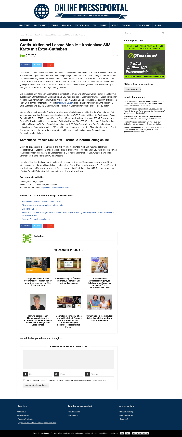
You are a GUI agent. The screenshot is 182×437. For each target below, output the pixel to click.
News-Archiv (73, 415)
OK (122, 433)
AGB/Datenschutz (24, 415)
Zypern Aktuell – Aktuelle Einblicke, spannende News (37, 423)
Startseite (24, 25)
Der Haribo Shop (29, 209)
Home (22, 35)
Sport (115, 25)
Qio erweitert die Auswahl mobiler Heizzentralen (43, 205)
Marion (126, 127)
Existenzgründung (126, 412)
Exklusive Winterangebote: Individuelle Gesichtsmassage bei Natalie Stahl (143, 117)
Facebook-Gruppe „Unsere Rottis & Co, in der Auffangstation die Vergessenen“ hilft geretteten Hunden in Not (144, 111)
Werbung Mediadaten (25, 419)
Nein (127, 433)
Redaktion (31, 55)
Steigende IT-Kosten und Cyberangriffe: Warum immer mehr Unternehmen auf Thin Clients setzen (38, 282)
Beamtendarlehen (126, 415)
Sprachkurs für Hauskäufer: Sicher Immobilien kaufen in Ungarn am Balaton (99, 318)
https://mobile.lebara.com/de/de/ (55, 188)
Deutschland (82, 25)
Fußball (127, 25)
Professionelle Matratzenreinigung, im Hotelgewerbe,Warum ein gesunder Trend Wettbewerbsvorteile (99, 283)
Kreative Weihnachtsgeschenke (36, 219)
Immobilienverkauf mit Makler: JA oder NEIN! (41, 202)
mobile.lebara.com (65, 103)
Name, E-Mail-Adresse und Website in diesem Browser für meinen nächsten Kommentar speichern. (66, 380)
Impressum (22, 412)
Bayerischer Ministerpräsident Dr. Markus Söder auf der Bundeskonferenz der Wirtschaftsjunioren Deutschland (144, 103)
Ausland (66, 25)
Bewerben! (124, 419)
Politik (54, 25)
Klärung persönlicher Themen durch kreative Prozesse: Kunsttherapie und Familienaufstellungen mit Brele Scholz (38, 320)
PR (30, 40)
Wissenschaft (143, 25)
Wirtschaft (40, 25)
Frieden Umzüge (130, 101)
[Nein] (179, 433)
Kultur (158, 25)
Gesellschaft (100, 25)
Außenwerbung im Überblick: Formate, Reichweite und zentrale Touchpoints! (68, 281)
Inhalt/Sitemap (74, 412)
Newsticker (29, 35)
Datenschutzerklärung (140, 433)
